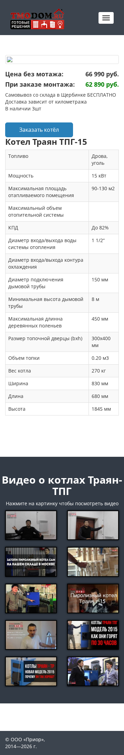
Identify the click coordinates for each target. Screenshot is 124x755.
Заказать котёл (39, 129)
